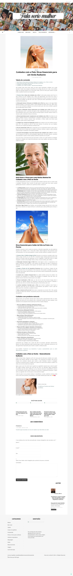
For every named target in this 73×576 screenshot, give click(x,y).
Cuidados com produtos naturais (24, 84)
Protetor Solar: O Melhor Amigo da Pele (26, 255)
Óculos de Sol (25, 268)
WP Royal (17, 557)
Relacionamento (43, 32)
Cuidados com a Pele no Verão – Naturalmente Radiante (29, 85)
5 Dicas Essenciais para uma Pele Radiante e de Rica (21, 413)
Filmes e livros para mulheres (14, 534)
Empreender (51, 32)
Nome (17, 442)
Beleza (34, 32)
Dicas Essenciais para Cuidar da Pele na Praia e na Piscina (30, 83)
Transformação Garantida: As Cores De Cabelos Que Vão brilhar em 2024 (32, 429)
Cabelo (9, 527)
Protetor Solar (20, 95)
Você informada (11, 549)
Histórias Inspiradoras (13, 537)
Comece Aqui (21, 32)
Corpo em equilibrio (12, 530)
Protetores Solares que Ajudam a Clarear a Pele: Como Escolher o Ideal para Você (50, 413)
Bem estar (28, 32)
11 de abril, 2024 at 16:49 (22, 427)
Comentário (18, 462)
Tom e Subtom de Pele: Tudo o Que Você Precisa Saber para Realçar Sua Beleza (36, 413)
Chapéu (19, 268)
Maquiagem (10, 539)
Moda (9, 542)
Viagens (9, 547)
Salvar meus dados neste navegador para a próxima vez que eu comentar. (32, 460)
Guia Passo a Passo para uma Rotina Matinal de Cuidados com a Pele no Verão (35, 82)
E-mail (18, 448)
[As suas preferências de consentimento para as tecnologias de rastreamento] (71, 574)
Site (17, 453)
